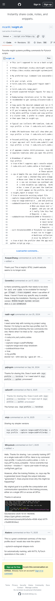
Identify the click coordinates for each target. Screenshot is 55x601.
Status (30, 585)
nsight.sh (17, 27)
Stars (41, 42)
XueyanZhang (11, 258)
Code (8, 42)
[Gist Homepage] (19, 4)
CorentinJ (9, 280)
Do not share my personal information (27, 590)
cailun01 (9, 390)
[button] (38, 36)
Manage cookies (31, 588)
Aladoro (8, 532)
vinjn (7, 417)
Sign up (48, 4)
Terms (7, 585)
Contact (20, 588)
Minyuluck (10, 445)
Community (39, 585)
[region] (27, 153)
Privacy (15, 585)
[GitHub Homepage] (19, 594)
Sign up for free (13, 567)
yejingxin (9, 367)
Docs (48, 585)
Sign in (37, 4)
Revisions (24, 42)
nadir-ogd (9, 314)
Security (23, 585)
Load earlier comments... (27, 251)
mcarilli (6, 27)
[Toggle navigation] (3, 4)
